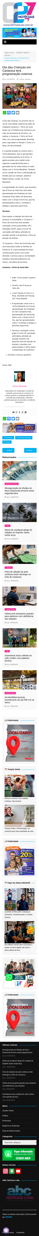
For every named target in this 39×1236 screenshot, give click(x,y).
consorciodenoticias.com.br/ (15, 407)
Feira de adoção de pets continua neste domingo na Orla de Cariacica (18, 574)
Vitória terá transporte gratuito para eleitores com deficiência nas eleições (19, 616)
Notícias (28, 79)
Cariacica (9, 437)
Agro (7, 651)
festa (8, 442)
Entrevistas (6, 1121)
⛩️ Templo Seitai (12, 769)
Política (5, 1116)
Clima (7, 526)
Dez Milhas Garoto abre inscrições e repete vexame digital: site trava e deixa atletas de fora (18, 947)
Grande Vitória (10, 609)
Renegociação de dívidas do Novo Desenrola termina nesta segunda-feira (19, 490)
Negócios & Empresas (11, 1126)
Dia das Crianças (25, 437)
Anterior (9, 450)
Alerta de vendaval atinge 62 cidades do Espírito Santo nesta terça (18, 532)
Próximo (29, 450)
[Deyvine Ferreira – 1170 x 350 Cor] (19, 427)
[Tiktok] (23, 412)
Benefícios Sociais (12, 484)
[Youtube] (13, 412)
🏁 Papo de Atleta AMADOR (17, 883)
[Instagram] (16, 412)
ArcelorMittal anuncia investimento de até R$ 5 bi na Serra (19, 700)
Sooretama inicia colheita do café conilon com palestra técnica (18, 658)
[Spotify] (26, 412)
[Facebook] (19, 412)
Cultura (21, 79)
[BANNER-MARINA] (19, 743)
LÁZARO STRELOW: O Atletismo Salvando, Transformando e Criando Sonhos (18, 914)
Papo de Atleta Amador (11, 1131)
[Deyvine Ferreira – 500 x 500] (19, 860)
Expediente (20, 1232)
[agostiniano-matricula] (19, 32)
